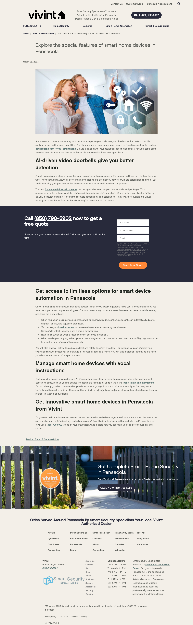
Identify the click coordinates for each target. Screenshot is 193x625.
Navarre (51, 532)
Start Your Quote (133, 265)
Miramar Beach (122, 538)
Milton (96, 544)
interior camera (66, 327)
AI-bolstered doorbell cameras (61, 189)
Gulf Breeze (53, 544)
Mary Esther (143, 538)
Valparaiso (120, 550)
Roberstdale (76, 544)
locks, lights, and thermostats (138, 382)
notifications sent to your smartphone (55, 148)
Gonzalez (119, 544)
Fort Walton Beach (79, 538)
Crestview (97, 538)
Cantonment (143, 544)
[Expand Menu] (70, 26)
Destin (73, 550)
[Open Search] (178, 3)
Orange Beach (99, 550)
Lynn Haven (53, 538)
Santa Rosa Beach (101, 532)
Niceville (141, 532)
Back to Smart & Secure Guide (42, 439)
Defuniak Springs (78, 532)
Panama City (54, 550)
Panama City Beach (124, 532)
